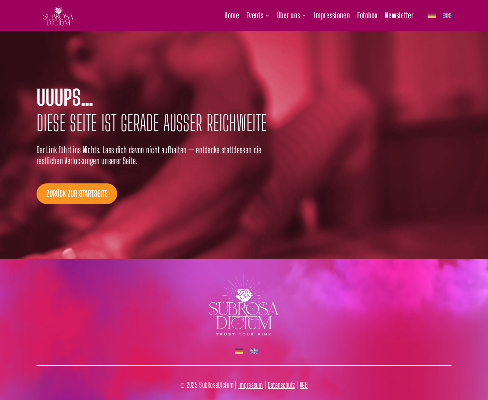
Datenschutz (281, 384)
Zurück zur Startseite (77, 193)
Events (254, 16)
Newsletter (399, 16)
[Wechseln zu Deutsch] (238, 351)
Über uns (288, 16)
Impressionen (332, 16)
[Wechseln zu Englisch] (447, 22)
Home (231, 16)
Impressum (250, 384)
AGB (304, 384)
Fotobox (367, 16)
